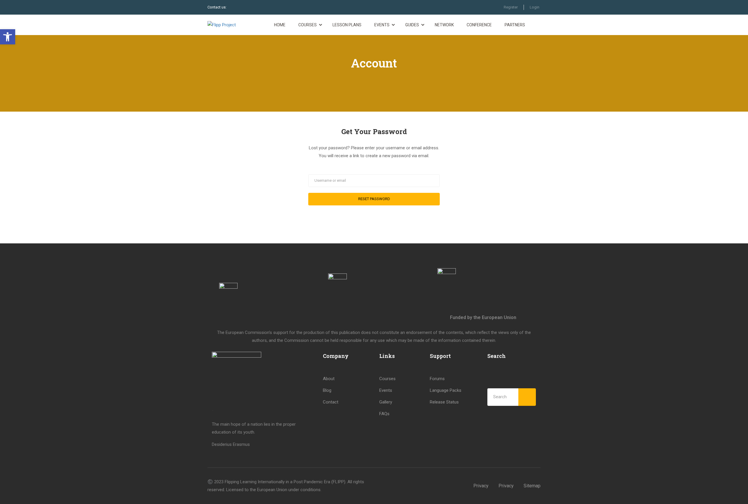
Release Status (444, 402)
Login (534, 7)
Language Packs (445, 390)
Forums (437, 378)
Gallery (385, 402)
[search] (527, 397)
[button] (7, 36)
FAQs (384, 413)
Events (381, 24)
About (329, 378)
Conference (479, 24)
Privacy (481, 486)
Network (444, 24)
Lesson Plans (347, 24)
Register (511, 7)
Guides (412, 24)
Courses (307, 24)
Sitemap (532, 486)
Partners (515, 24)
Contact (330, 402)
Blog (327, 390)
